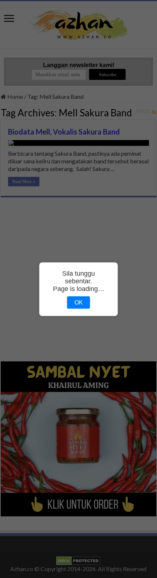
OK (78, 302)
